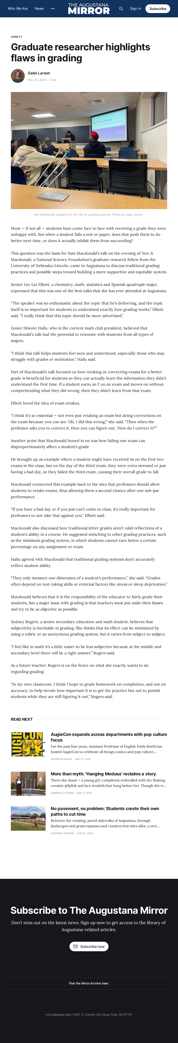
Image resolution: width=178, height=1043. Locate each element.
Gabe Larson (39, 73)
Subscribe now (92, 946)
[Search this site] (121, 8)
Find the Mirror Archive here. (89, 983)
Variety (16, 36)
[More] (52, 8)
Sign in (135, 8)
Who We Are (18, 8)
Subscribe (158, 9)
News (39, 8)
